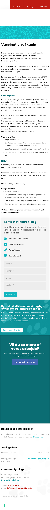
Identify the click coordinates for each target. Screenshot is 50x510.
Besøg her (38, 437)
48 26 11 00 (13, 485)
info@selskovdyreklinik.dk (19, 488)
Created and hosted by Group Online (14, 496)
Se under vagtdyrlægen (38, 459)
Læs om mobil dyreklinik (12, 330)
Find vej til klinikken (10, 480)
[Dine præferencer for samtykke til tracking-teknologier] (4, 505)
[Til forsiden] (25, 17)
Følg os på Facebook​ (25, 362)
